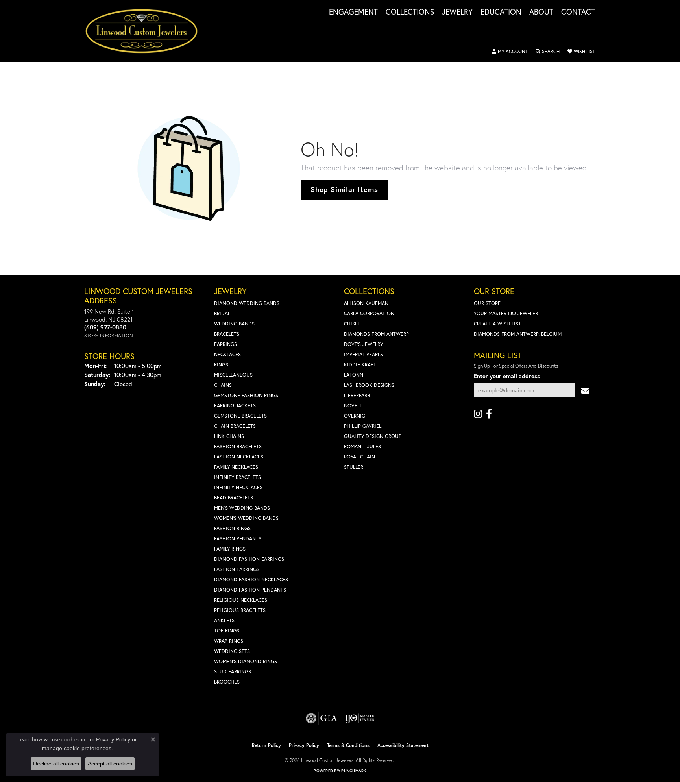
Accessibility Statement (403, 745)
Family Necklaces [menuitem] (236, 467)
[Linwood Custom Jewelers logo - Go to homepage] (146, 31)
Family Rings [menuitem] (230, 548)
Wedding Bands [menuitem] (234, 323)
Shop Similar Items (344, 189)
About (541, 12)
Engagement (353, 12)
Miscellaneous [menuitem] (233, 375)
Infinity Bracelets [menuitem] (237, 477)
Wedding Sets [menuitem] (232, 651)
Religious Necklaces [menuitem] (240, 600)
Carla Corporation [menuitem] (369, 313)
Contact (578, 12)
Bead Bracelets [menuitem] (233, 497)
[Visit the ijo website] (360, 718)
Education (500, 12)
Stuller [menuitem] (353, 467)
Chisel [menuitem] (352, 323)
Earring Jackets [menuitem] (235, 405)
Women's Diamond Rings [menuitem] (245, 661)
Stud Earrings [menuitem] (232, 671)
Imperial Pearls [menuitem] (363, 354)
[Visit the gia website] (321, 718)
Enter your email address (507, 376)
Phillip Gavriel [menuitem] (362, 426)
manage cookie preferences (76, 748)
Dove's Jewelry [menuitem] (363, 344)
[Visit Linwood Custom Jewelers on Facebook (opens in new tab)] (489, 414)
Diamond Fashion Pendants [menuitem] (250, 589)
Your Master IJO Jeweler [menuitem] (506, 313)
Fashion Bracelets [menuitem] (238, 446)
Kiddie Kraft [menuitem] (360, 364)
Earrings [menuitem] (225, 344)
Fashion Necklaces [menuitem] (238, 456)
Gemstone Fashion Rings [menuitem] (246, 395)
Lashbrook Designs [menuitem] (369, 385)
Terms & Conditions (348, 745)
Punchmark (353, 770)
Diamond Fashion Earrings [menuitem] (249, 559)
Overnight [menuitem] (357, 415)
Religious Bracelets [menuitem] (240, 610)
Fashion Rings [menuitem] (232, 528)
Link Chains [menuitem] (229, 436)
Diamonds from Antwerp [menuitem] (376, 334)
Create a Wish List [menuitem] (497, 323)
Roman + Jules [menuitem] (362, 446)
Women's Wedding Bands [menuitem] (246, 518)
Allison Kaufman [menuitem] (366, 303)
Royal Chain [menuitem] (359, 456)
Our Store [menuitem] (487, 303)
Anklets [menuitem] (224, 620)
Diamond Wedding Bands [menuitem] (246, 303)
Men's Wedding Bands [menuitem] (242, 508)
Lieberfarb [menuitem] (357, 395)
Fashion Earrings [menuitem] (236, 569)
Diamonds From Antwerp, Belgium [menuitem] (518, 334)
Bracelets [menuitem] (226, 334)
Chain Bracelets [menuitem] (235, 426)
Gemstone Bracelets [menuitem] (240, 415)
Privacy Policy (304, 745)
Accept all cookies (110, 763)
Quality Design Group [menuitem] (372, 436)
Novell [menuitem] (353, 405)
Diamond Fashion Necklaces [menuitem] (251, 579)
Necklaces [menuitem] (227, 354)
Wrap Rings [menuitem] (228, 641)
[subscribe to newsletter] (585, 390)
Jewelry (457, 12)
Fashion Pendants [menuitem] (237, 538)
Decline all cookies (56, 763)
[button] (510, 51)
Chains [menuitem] (223, 385)
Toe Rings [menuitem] (226, 630)
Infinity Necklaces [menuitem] (238, 487)
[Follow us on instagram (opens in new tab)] (478, 414)
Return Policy (266, 745)
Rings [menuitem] (221, 364)
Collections (410, 12)
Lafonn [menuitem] (353, 375)
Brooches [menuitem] (227, 681)
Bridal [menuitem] (222, 313)
